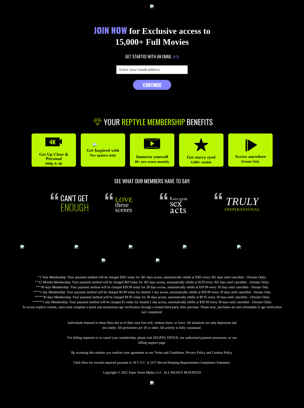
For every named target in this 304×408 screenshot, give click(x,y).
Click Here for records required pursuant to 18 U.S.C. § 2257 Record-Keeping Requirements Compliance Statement (152, 362)
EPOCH (172, 337)
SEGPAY (159, 337)
